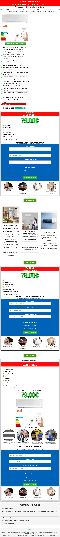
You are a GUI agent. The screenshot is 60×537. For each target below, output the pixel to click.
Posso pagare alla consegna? (9, 517)
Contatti (52, 535)
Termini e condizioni (37, 535)
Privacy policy (7, 535)
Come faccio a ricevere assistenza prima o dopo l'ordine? (16, 520)
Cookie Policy (22, 535)
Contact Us (30, 529)
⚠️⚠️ (30, 167)
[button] (30, 508)
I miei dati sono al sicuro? (9, 523)
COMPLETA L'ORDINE (30, 178)
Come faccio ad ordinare (8, 508)
